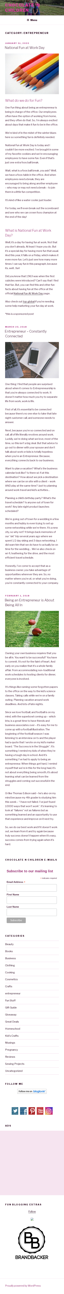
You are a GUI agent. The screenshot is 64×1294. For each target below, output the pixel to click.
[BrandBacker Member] (32, 1259)
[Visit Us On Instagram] (49, 1114)
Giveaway (11, 1014)
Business (10, 958)
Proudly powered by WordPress (23, 1285)
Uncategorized (14, 1070)
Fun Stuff (10, 1000)
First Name (13, 894)
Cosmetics (11, 979)
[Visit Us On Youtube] (40, 1114)
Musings (10, 1042)
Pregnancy (11, 1049)
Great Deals (12, 1021)
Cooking (10, 972)
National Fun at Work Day (25, 48)
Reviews (10, 1056)
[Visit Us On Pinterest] (32, 1114)
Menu (33, 20)
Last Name (13, 906)
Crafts (8, 986)
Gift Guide (11, 1007)
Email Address (16, 882)
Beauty (9, 944)
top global (29, 301)
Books (9, 951)
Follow (32, 1211)
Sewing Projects (14, 1063)
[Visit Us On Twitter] (15, 1114)
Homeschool (12, 1028)
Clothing (10, 965)
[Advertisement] (32, 1163)
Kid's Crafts (12, 1035)
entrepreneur (12, 993)
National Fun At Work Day (28, 293)
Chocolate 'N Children (22, 8)
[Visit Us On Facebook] (23, 1114)
